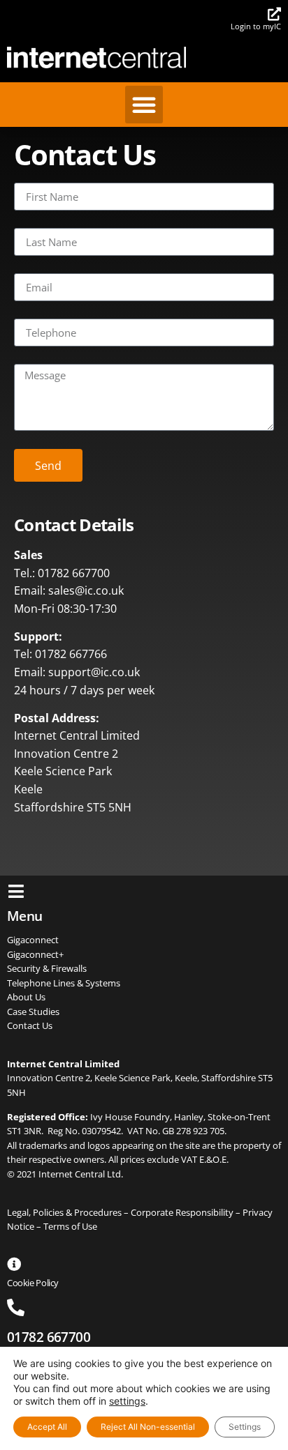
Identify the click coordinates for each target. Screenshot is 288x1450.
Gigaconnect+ (35, 954)
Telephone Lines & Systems (63, 983)
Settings (245, 1426)
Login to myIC (256, 26)
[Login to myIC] (274, 13)
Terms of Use (70, 1226)
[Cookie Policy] (14, 1265)
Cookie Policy (33, 1282)
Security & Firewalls (47, 968)
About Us (26, 997)
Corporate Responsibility (182, 1212)
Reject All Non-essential (148, 1426)
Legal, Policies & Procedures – (69, 1212)
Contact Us (29, 1025)
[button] (144, 104)
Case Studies (33, 1011)
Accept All (47, 1426)
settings (127, 1401)
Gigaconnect (33, 939)
